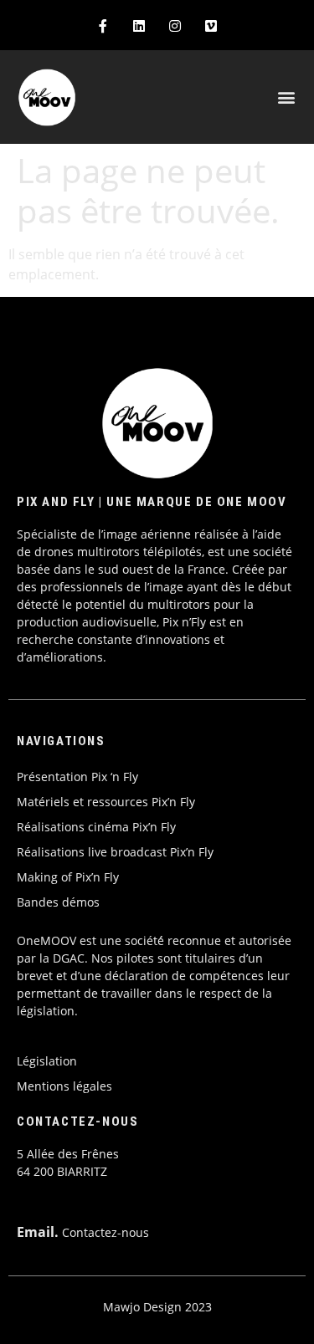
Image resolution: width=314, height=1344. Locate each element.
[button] (287, 97)
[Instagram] (175, 25)
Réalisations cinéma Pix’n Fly (96, 827)
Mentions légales (64, 1086)
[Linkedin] (138, 25)
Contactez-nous (105, 1232)
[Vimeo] (211, 25)
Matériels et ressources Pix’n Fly (106, 802)
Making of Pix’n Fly (68, 877)
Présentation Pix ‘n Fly (77, 776)
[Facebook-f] (102, 25)
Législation (47, 1061)
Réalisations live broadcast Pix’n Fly (115, 852)
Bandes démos (58, 902)
